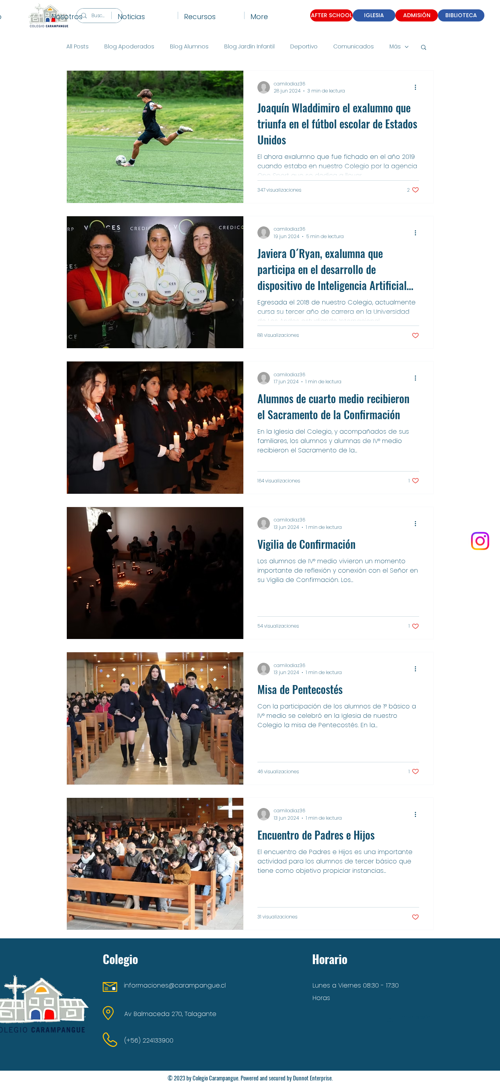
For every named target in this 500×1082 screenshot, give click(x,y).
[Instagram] (480, 541)
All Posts (77, 46)
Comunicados (353, 46)
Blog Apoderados (129, 46)
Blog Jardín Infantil (249, 46)
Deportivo (304, 46)
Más (395, 46)
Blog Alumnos (189, 46)
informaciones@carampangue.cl (175, 985)
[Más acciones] (418, 87)
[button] (78, 15)
